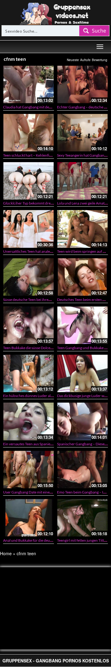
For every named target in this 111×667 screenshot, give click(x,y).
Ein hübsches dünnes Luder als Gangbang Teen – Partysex (49, 395)
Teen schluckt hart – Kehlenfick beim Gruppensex (42, 155)
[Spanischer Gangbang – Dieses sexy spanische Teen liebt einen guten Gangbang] (82, 421)
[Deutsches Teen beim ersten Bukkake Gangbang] (82, 277)
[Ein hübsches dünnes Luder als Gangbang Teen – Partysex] (28, 373)
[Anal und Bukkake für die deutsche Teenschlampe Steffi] (28, 518)
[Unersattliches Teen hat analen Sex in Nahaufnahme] (28, 229)
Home (6, 553)
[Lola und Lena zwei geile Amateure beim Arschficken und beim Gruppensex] (82, 181)
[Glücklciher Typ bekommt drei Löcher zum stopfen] (28, 181)
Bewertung (99, 60)
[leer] (55, 13)
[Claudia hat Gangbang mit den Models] (28, 84)
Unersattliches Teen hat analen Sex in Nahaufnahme (44, 251)
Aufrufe (85, 60)
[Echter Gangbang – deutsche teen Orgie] (82, 84)
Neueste (73, 60)
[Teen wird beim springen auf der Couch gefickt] (82, 229)
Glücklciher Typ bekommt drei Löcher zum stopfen (43, 203)
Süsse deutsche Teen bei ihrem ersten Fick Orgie (41, 299)
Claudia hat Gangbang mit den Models (33, 107)
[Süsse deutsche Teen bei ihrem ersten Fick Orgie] (28, 277)
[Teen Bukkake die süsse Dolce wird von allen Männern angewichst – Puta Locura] (28, 325)
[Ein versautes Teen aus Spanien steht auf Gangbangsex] (28, 421)
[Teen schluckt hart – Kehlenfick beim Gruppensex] (28, 133)
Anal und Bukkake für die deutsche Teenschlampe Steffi (47, 540)
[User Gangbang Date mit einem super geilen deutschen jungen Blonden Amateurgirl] (28, 470)
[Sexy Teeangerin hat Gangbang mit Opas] (82, 133)
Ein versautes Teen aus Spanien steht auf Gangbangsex (46, 444)
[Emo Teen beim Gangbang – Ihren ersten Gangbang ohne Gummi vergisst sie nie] (82, 470)
